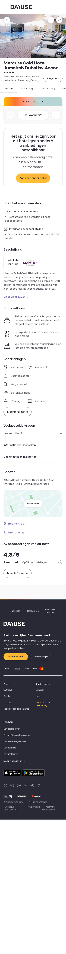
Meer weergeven (15, 297)
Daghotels (15, 610)
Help (38, 696)
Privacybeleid (33, 806)
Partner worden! (15, 656)
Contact (39, 689)
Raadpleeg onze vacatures (16, 708)
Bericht (7, 696)
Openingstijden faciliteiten (20, 456)
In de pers (8, 702)
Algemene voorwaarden (48, 808)
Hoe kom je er (17, 523)
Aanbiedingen (28, 88)
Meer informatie (17, 412)
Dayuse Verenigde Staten (15, 741)
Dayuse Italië (10, 747)
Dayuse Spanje (11, 753)
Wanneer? (35, 115)
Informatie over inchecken (20, 445)
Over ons (8, 689)
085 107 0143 (16, 532)
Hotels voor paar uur (50, 611)
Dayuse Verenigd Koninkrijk (17, 735)
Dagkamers (33, 610)
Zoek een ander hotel (33, 178)
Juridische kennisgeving (10, 808)
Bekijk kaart (53, 78)
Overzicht (9, 88)
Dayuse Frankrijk (12, 728)
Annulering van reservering (43, 704)
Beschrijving (48, 88)
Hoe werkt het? (13, 433)
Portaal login (41, 656)
